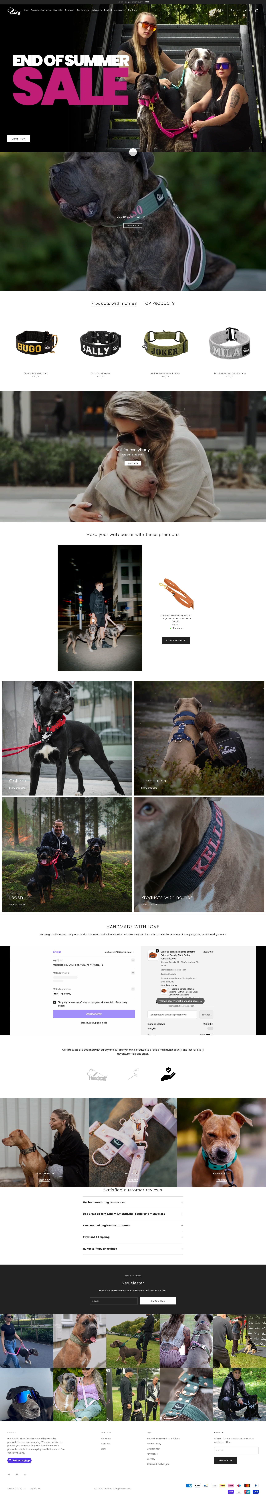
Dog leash (70, 10)
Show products (17, 787)
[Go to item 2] (133, 1074)
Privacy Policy (154, 1443)
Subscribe (158, 1300)
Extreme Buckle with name (36, 373)
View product (175, 640)
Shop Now (133, 463)
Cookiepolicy (153, 1448)
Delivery (151, 1458)
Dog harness (83, 10)
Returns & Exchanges (158, 1464)
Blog (103, 1448)
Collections (96, 10)
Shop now (44, 1179)
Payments (152, 1453)
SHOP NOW (19, 138)
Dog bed (108, 10)
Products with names (41, 10)
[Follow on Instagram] (16, 1474)
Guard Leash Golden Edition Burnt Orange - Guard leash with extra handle (175, 618)
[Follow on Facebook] (8, 1474)
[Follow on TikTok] (24, 1474)
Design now (133, 225)
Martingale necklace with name (165, 373)
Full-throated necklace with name (230, 373)
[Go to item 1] (97, 1074)
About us (106, 1438)
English (234, 10)
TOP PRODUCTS (159, 303)
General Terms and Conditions (163, 1438)
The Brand (132, 10)
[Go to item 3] (168, 1074)
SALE (26, 10)
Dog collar (58, 10)
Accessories (120, 10)
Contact (105, 1443)
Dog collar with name (101, 373)
